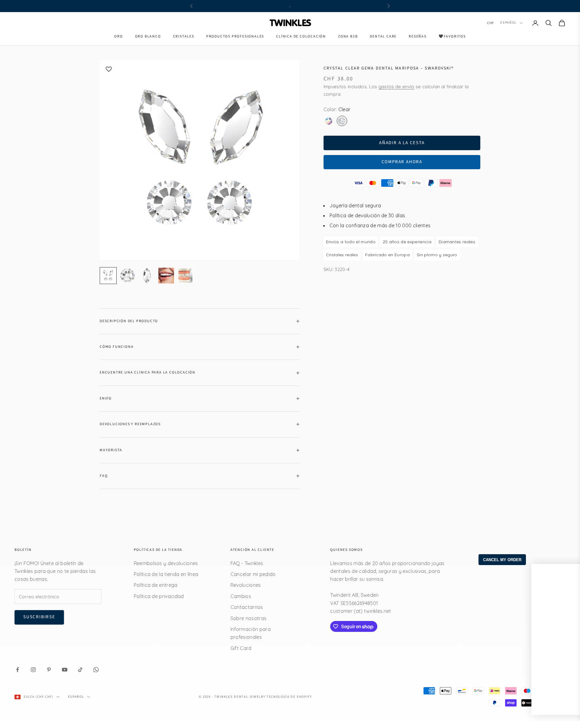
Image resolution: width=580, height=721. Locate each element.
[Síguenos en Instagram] (33, 670)
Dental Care (383, 36)
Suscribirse (39, 617)
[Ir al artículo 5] (185, 275)
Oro (118, 36)
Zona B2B (348, 36)
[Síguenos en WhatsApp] (96, 670)
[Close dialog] (566, 571)
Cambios (240, 596)
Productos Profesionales (235, 36)
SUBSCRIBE (495, 664)
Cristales (183, 36)
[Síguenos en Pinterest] (49, 670)
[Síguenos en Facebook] (17, 670)
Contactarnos (246, 607)
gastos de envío (396, 86)
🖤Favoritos (452, 36)
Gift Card (241, 648)
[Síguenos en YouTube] (65, 670)
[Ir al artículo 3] (146, 275)
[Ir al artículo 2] (127, 275)
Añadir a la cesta (402, 143)
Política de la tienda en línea (166, 574)
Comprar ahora (402, 162)
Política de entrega (156, 585)
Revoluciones (245, 585)
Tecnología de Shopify (289, 696)
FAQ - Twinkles (246, 563)
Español (508, 23)
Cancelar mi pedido (253, 574)
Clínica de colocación (301, 36)
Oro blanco (148, 36)
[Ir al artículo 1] (108, 275)
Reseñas (418, 36)
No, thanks (495, 696)
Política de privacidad (159, 596)
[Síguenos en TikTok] (80, 670)
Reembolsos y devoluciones (166, 563)
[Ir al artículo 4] (166, 275)
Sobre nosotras (248, 618)
